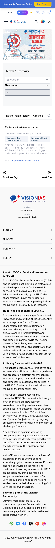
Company (27, 248)
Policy (27, 258)
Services (27, 239)
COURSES (27, 230)
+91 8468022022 (27, 210)
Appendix (38, 115)
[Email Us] (43, 12)
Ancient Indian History (17, 115)
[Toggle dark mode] (31, 12)
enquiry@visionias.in (27, 217)
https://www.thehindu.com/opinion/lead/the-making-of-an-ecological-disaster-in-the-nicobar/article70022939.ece (26, 161)
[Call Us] (38, 12)
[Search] (36, 21)
